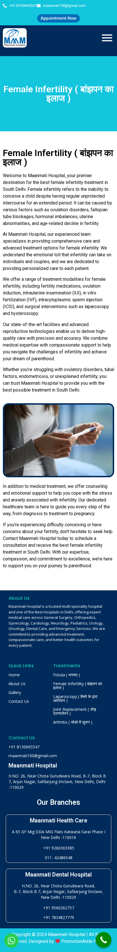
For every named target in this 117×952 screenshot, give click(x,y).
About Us (17, 683)
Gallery (15, 692)
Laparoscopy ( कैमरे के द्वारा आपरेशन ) (75, 698)
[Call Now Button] (103, 940)
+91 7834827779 (58, 917)
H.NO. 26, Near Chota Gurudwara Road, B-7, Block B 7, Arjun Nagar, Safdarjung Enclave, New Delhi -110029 (58, 891)
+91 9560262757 (58, 907)
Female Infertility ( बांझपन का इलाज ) (77, 685)
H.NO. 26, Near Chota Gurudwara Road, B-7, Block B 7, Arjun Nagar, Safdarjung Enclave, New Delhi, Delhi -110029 (57, 781)
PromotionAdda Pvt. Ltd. (85, 941)
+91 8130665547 (24, 747)
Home (14, 674)
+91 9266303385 (58, 848)
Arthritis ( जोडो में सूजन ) (72, 722)
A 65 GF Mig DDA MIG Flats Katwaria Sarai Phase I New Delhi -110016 (58, 834)
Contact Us (19, 701)
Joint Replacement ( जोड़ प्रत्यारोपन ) (74, 711)
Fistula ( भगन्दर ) (66, 674)
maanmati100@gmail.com (33, 755)
